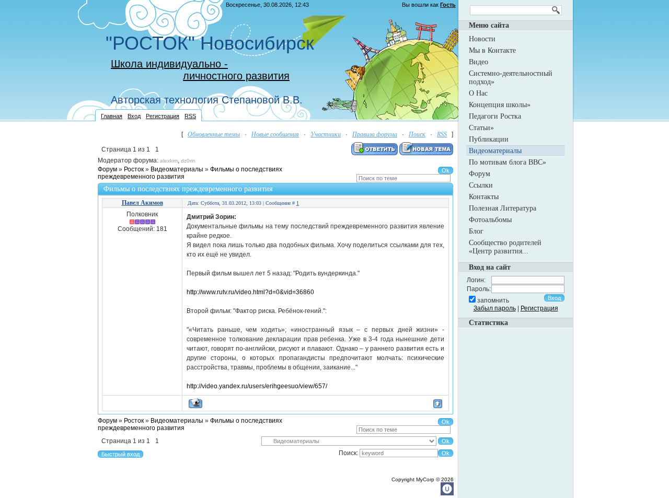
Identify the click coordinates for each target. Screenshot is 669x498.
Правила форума (374, 134)
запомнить (493, 300)
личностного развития (236, 76)
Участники (325, 134)
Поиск (417, 134)
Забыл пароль (495, 308)
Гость (448, 5)
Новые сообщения (275, 134)
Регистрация (162, 116)
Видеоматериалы (177, 169)
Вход (134, 116)
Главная (111, 116)
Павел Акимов (142, 202)
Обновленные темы (214, 134)
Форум (107, 169)
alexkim (169, 161)
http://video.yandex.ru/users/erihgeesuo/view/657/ (257, 386)
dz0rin (188, 161)
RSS (190, 116)
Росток (134, 169)
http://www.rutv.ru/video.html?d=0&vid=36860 (250, 292)
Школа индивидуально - (169, 64)
